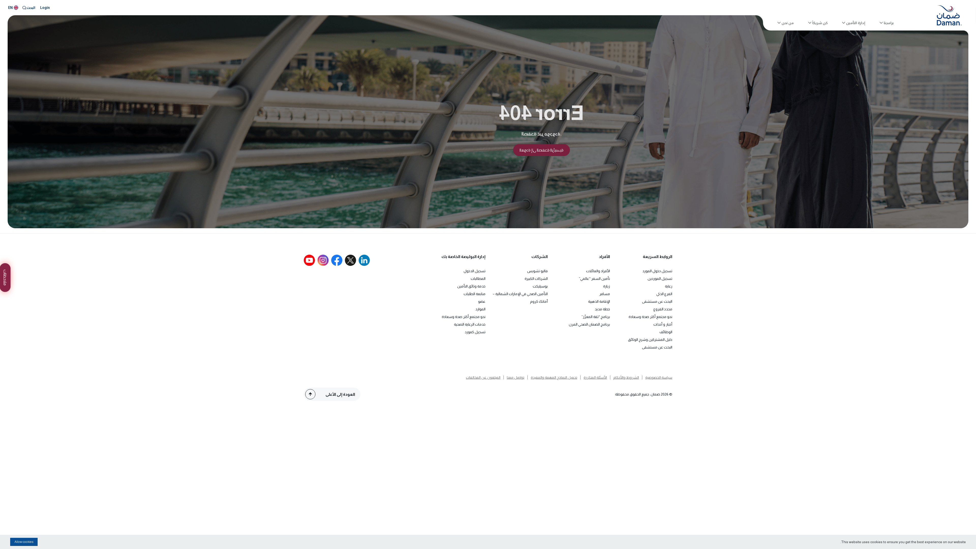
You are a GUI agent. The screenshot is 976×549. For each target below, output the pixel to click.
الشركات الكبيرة (536, 279)
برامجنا (889, 23)
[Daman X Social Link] (350, 260)
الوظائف (666, 332)
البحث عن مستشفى (657, 301)
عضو (481, 301)
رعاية (668, 286)
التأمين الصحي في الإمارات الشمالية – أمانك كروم (520, 297)
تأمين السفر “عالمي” (594, 279)
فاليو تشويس (537, 271)
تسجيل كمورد (475, 332)
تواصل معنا (515, 377)
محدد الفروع (662, 309)
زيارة (606, 286)
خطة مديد (602, 309)
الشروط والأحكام (626, 377)
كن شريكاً (820, 23)
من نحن (788, 23)
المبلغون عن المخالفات (483, 377)
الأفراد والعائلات (598, 271)
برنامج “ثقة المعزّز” (596, 317)
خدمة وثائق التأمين (471, 286)
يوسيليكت (540, 286)
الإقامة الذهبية (599, 301)
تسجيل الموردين (660, 279)
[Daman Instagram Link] (323, 260)
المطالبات (478, 279)
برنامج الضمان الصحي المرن (589, 324)
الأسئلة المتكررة (595, 377)
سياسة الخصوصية (658, 377)
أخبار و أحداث (662, 324)
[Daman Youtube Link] (309, 260)
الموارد (480, 309)
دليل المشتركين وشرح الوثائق (650, 340)
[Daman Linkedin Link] (364, 260)
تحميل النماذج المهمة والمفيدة (554, 377)
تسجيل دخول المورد (657, 271)
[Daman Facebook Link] (336, 260)
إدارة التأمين (855, 23)
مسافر (604, 294)
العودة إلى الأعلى (340, 394)
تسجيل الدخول (474, 271)
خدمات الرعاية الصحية (469, 324)
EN (10, 8)
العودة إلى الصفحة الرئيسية (541, 150)
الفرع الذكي (664, 294)
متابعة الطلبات (474, 294)
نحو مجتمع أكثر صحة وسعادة (650, 317)
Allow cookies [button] (23, 542)
